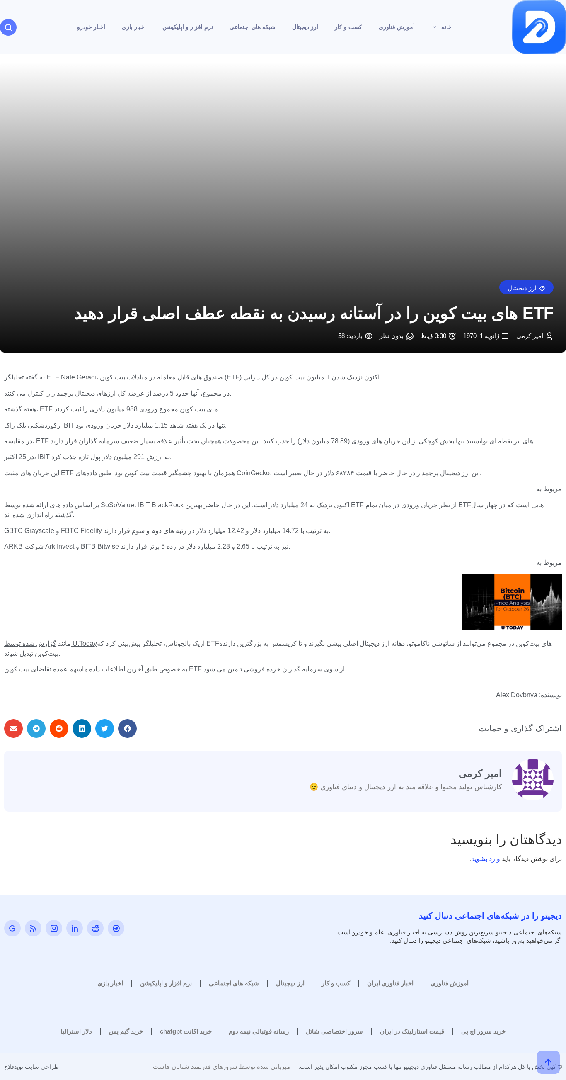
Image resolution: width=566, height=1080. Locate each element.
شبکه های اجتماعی (253, 27)
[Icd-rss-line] (33, 928)
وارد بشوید (486, 858)
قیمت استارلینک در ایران (412, 1031)
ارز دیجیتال (305, 27)
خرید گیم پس (126, 1031)
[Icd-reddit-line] (95, 928)
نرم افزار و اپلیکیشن (187, 27)
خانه (446, 27)
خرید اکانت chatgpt (186, 1031)
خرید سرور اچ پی (483, 1031)
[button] (526, 287)
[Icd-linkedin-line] (74, 928)
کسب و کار (348, 27)
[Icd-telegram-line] (116, 928)
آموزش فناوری (397, 27)
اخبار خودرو (91, 27)
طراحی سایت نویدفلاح (31, 1066)
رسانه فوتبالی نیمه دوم (259, 1031)
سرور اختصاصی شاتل (334, 1031)
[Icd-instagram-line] (54, 928)
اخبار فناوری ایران (390, 983)
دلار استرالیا (76, 1031)
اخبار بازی (134, 27)
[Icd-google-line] (12, 928)
